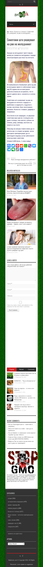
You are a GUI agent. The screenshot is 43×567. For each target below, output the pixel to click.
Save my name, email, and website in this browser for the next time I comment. (20, 305)
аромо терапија (13, 505)
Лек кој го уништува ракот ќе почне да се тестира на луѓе (20, 163)
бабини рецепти (13, 508)
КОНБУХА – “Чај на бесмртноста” (24, 381)
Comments (31, 369)
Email (9, 290)
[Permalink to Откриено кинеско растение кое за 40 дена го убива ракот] (10, 378)
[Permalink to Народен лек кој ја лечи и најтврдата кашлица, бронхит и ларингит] (10, 409)
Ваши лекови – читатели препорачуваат (20, 515)
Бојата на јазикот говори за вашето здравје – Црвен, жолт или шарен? (19, 223)
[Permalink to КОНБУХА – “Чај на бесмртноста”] (10, 386)
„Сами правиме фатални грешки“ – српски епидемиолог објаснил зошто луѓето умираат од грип (20, 248)
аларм (10, 498)
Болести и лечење (20, 31)
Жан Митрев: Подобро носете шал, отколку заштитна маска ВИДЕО (19, 192)
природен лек (12, 523)
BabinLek (14, 47)
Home (11, 31)
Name (9, 283)
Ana (9, 433)
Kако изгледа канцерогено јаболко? (23, 158)
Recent (21, 369)
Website (9, 296)
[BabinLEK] (21, 16)
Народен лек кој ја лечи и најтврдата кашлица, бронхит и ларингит (24, 406)
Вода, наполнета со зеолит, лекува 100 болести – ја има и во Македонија (24, 397)
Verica (10, 428)
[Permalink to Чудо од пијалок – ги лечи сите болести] (10, 393)
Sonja (10, 437)
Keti (9, 424)
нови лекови (12, 520)
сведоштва (11, 526)
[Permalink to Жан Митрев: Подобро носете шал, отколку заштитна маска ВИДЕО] (21, 189)
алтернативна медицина (15, 501)
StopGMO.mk (23, 481)
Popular (11, 369)
